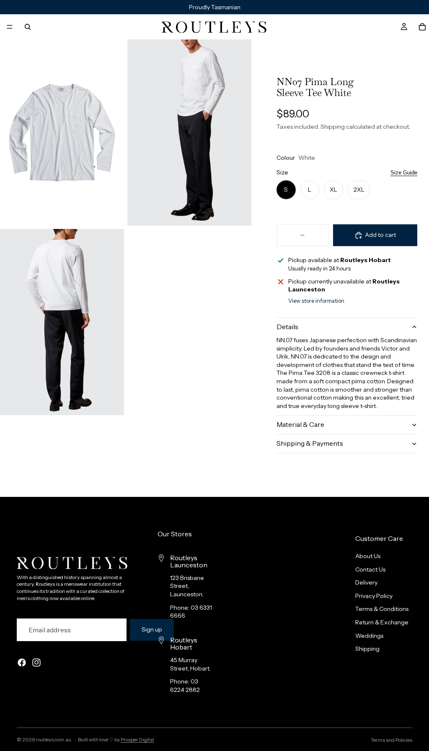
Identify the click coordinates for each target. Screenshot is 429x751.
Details (287, 326)
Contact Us (370, 569)
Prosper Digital (137, 739)
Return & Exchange (381, 622)
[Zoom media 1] (62, 132)
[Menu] (9, 26)
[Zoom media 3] (62, 322)
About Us (367, 556)
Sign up (152, 629)
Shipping (367, 648)
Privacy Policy (374, 596)
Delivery (366, 582)
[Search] (27, 27)
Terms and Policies (391, 740)
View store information (316, 300)
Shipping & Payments (310, 443)
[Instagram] (36, 662)
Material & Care (300, 424)
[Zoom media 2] (189, 132)
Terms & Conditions (381, 609)
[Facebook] (22, 662)
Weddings (369, 635)
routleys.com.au (53, 739)
